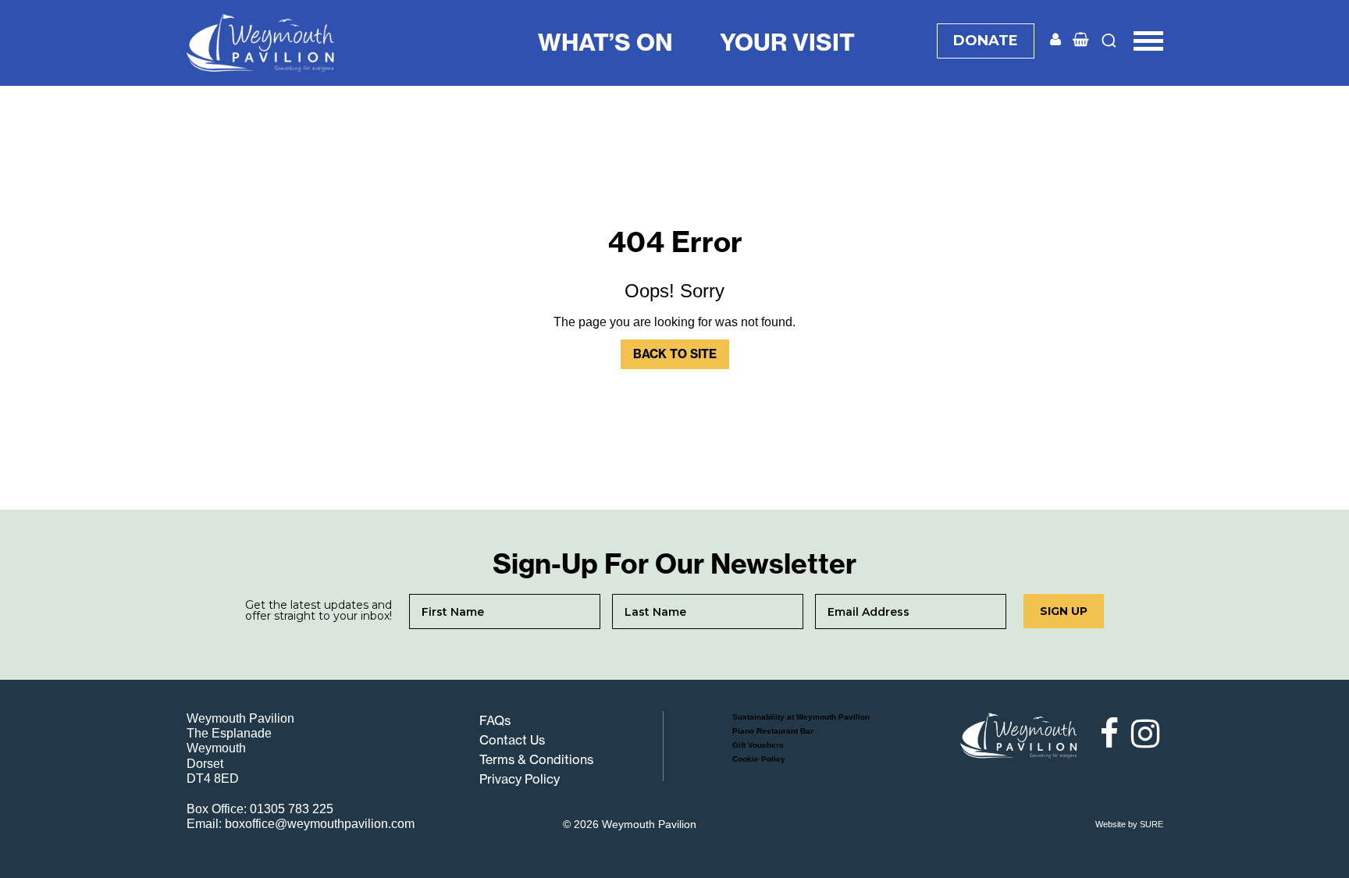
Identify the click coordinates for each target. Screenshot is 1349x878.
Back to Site (675, 354)
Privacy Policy (519, 779)
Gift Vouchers (758, 745)
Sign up (1063, 611)
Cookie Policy (758, 759)
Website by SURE (1129, 824)
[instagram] (1143, 733)
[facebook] (1102, 733)
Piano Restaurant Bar (772, 731)
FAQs (495, 720)
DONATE (985, 40)
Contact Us (512, 740)
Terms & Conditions (536, 759)
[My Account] (1055, 40)
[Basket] (1081, 40)
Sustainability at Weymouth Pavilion (801, 717)
